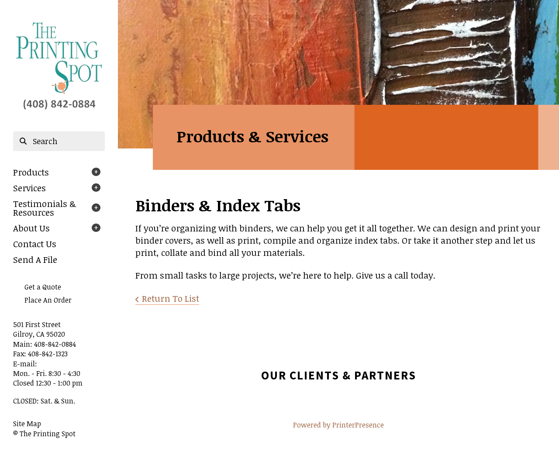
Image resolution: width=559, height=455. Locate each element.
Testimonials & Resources (44, 207)
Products (31, 172)
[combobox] (59, 141)
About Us (31, 228)
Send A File (35, 259)
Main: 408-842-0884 (44, 344)
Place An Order (48, 300)
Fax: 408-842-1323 (40, 353)
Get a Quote (42, 287)
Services (29, 188)
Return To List (170, 298)
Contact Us (34, 244)
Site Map (27, 423)
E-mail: (25, 364)
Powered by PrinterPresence (338, 425)
